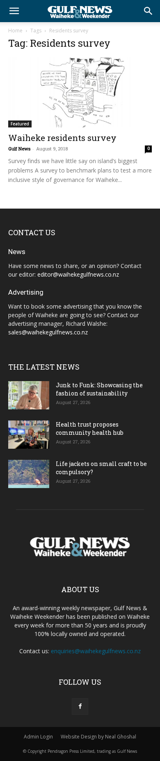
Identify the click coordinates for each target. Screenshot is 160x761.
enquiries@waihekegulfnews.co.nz (96, 651)
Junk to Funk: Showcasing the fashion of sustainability (99, 389)
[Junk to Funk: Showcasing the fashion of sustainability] (28, 395)
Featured (20, 124)
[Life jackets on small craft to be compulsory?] (28, 474)
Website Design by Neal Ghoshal (98, 736)
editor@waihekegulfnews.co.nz (78, 274)
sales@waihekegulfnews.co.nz (48, 332)
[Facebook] (80, 706)
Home (15, 30)
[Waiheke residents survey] (80, 92)
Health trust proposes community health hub (89, 428)
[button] (14, 11)
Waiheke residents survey (62, 137)
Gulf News (19, 148)
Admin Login (38, 736)
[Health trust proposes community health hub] (28, 434)
